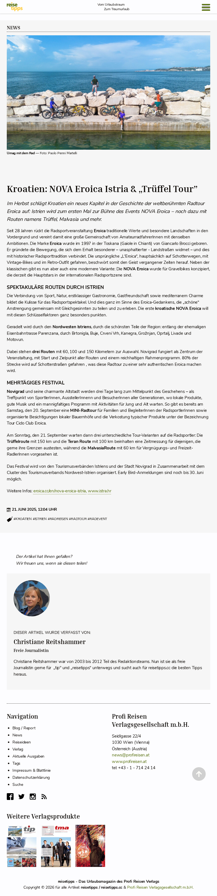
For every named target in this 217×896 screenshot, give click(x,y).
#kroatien (23, 519)
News (13, 28)
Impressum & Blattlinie (31, 770)
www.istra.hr (99, 491)
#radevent (97, 519)
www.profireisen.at (129, 761)
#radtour (77, 519)
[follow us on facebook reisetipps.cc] (10, 796)
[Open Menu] (206, 7)
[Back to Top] (199, 774)
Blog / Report (23, 728)
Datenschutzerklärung (31, 777)
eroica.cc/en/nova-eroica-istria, (60, 491)
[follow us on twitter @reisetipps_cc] (21, 796)
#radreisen (58, 519)
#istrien (40, 519)
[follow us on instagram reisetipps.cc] (32, 796)
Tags (16, 763)
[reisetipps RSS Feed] (44, 796)
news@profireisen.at (130, 755)
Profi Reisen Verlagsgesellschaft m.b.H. (160, 887)
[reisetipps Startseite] (15, 6)
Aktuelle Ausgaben (28, 756)
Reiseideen (21, 742)
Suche (17, 784)
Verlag (17, 749)
